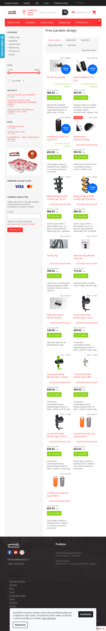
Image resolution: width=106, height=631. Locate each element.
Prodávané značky (61, 3)
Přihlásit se (15, 230)
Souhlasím (85, 614)
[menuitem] (13, 22)
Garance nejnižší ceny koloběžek (21, 95)
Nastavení (20, 624)
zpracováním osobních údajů (22, 224)
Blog (37, 3)
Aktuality (26, 3)
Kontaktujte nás (98, 628)
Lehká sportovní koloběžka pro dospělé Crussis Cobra (20, 110)
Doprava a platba (11, 3)
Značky (12, 54)
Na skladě (18, 80)
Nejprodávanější (55, 45)
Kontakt (12, 606)
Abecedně (72, 45)
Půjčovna (13, 602)
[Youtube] (22, 553)
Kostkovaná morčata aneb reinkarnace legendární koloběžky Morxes (22, 102)
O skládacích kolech (15, 126)
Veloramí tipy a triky (16, 132)
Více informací (49, 618)
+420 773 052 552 (15, 563)
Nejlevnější (71, 40)
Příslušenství (14, 51)
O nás (46, 3)
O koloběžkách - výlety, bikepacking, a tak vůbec (23, 138)
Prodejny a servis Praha (32, 12)
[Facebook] (9, 553)
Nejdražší (85, 40)
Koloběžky (13, 41)
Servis (12, 599)
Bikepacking (14, 47)
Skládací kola (14, 37)
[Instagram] (15, 553)
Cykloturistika (14, 44)
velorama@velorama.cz (17, 559)
